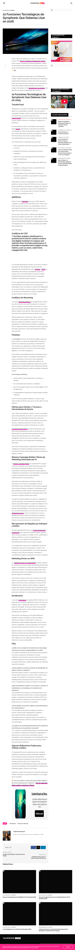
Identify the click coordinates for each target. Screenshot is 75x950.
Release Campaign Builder (21, 464)
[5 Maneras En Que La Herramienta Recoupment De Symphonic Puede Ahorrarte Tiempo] (55, 913)
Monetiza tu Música (63, 137)
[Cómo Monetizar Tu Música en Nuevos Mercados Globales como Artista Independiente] (53, 139)
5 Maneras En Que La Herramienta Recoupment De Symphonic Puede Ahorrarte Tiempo (53, 930)
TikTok (43, 269)
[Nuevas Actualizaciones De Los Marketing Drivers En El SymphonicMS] (55, 881)
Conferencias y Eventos (65, 130)
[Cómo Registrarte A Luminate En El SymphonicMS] (19, 913)
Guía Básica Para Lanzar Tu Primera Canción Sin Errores (38, 857)
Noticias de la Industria (64, 147)
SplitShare (25, 201)
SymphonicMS (12, 823)
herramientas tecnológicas (37, 88)
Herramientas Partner (64, 158)
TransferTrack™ (16, 118)
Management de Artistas (45, 927)
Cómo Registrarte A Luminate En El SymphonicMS (17, 929)
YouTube (37, 269)
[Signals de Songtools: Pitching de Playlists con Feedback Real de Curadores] (53, 121)
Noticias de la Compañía (8, 10)
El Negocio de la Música (64, 119)
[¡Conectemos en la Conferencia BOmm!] (53, 132)
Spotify (18, 129)
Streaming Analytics (25, 302)
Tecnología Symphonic (22, 823)
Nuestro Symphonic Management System (32, 61)
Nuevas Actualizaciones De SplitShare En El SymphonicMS (19, 897)
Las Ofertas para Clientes (20, 429)
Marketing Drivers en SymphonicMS (25, 563)
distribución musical (18, 513)
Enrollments (22, 600)
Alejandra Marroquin (19, 831)
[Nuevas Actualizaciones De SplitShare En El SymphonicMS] (19, 881)
